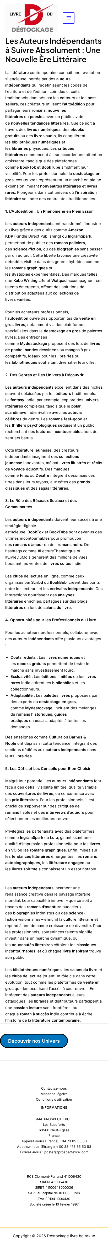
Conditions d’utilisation (54, 1099)
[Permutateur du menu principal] (68, 18)
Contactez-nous (54, 1088)
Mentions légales (54, 1094)
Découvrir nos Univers (34, 1041)
